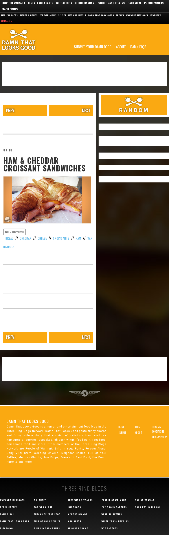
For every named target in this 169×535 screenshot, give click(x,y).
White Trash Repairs (111, 3)
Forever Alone (48, 15)
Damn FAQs (138, 46)
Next (86, 110)
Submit (122, 432)
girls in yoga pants (47, 528)
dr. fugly (40, 500)
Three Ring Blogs (84, 488)
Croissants (61, 238)
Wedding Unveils (77, 15)
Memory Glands (29, 15)
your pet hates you (147, 507)
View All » (6, 21)
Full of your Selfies (47, 521)
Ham (78, 238)
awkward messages (12, 500)
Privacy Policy (159, 437)
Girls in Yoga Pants (40, 3)
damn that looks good (14, 521)
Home (121, 427)
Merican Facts (9, 15)
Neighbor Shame (85, 3)
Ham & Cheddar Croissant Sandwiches (44, 164)
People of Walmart (13, 3)
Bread (10, 238)
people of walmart (114, 500)
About (121, 46)
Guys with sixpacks (80, 500)
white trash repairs (115, 521)
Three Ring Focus (84, 393)
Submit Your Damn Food (93, 46)
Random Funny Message (134, 105)
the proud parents (114, 507)
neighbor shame (78, 528)
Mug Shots (74, 521)
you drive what (144, 500)
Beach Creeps (10, 9)
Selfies (62, 15)
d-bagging (6, 528)
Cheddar (25, 238)
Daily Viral (134, 3)
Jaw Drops (74, 507)
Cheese (42, 238)
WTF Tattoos (64, 3)
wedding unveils (111, 514)
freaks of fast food (47, 514)
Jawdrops (155, 15)
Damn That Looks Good (26, 40)
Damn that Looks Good (101, 15)
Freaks (120, 15)
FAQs (137, 427)
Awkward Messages (137, 15)
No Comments (14, 231)
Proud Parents (154, 3)
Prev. (10, 110)
